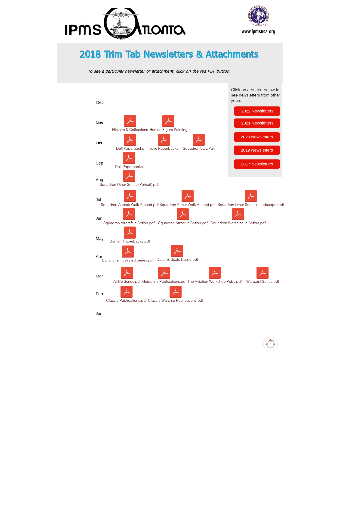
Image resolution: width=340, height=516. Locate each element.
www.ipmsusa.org (258, 31)
